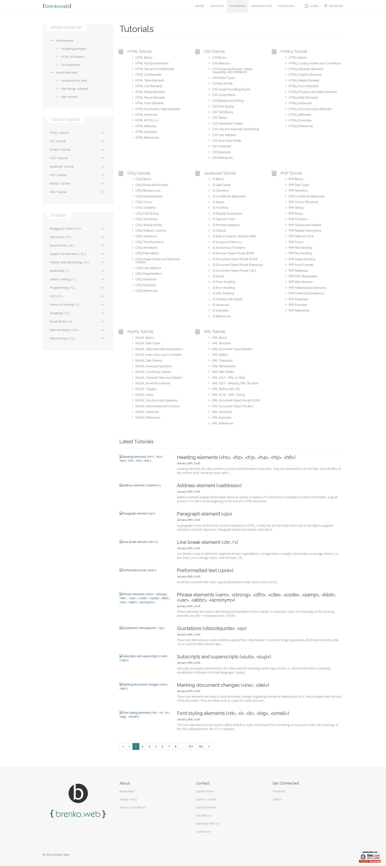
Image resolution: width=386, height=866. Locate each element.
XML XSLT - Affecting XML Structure (235, 383)
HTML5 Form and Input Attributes (310, 109)
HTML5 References (301, 126)
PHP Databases (298, 270)
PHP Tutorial (291, 173)
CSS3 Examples (146, 285)
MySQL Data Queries (149, 360)
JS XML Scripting (223, 293)
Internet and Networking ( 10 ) (69, 262)
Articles (217, 5)
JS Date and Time (223, 219)
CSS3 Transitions (146, 236)
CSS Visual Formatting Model (231, 89)
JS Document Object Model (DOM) (234, 259)
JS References (221, 316)
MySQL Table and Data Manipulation (159, 349)
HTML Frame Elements (150, 97)
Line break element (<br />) (207, 542)
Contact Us (203, 831)
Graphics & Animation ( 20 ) (68, 254)
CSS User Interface (224, 135)
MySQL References (148, 417)
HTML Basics (144, 57)
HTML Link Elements (149, 86)
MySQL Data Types (148, 343)
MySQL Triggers (146, 389)
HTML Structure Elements (152, 63)
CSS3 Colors (144, 202)
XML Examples (221, 417)
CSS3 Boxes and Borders (152, 185)
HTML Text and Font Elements (155, 69)
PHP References (299, 310)
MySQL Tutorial (140, 331)
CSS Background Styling (228, 100)
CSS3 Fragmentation (149, 273)
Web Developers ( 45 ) (64, 330)
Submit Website (206, 807)
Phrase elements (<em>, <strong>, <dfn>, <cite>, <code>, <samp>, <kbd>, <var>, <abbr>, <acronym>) (256, 597)
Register (336, 5)
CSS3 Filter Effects (147, 253)
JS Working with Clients (227, 299)
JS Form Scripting (223, 282)
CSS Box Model (222, 83)
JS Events (218, 276)
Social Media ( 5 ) (61, 321)
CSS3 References (147, 290)
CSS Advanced (221, 146)
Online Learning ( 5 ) (63, 279)
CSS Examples (221, 152)
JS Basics (218, 179)
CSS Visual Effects (223, 95)
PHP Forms (296, 242)
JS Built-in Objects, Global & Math (234, 236)
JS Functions (220, 207)
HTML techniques (72, 57)
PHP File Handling (300, 253)
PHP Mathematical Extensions (307, 287)
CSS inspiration (70, 65)
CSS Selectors (221, 63)
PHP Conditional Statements (307, 196)
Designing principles (74, 49)
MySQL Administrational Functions (158, 406)
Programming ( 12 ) (62, 288)
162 (200, 746)
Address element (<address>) (209, 485)
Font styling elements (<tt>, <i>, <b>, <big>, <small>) (233, 713)
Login (314, 5)
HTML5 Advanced (300, 103)
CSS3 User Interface (148, 268)
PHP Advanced (298, 299)
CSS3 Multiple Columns (151, 230)
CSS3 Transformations (150, 242)
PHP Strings (296, 207)
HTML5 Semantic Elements (306, 69)
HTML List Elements (148, 74)
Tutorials (237, 5)
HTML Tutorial (139, 51)
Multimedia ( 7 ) (60, 271)
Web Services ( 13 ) (62, 338)
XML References (222, 423)
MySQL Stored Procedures (153, 383)
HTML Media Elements (150, 92)
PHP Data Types (299, 185)
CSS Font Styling (223, 106)
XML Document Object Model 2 (233, 406)
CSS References (222, 157)
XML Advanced (222, 411)
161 (190, 746)
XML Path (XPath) (223, 371)
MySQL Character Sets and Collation (159, 377)
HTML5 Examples (300, 120)
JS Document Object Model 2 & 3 (234, 270)
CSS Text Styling (222, 112)
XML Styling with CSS (226, 389)
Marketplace (262, 5)
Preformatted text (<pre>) (205, 570)
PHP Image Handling (302, 259)
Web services (69, 97)
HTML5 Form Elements (304, 86)
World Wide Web (66, 72)
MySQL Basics (145, 337)
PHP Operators (298, 190)
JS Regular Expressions (227, 213)
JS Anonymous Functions (228, 247)
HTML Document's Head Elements (158, 109)
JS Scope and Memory (227, 242)
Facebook (279, 791)
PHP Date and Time (301, 236)
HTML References (147, 137)
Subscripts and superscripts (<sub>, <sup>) (224, 657)
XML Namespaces (224, 366)
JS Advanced (220, 304)
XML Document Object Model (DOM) (236, 400)
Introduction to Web (74, 80)
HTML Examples (146, 131)
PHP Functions (298, 219)
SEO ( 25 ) (56, 296)
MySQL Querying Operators (154, 366)
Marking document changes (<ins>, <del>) (223, 685)
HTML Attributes (146, 126)
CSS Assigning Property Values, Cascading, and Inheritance (232, 70)
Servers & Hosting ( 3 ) (64, 304)
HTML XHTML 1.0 (147, 120)
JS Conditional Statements (229, 196)
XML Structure (221, 343)
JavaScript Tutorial (220, 173)
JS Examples (220, 310)
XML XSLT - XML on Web (228, 377)
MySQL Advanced (147, 411)
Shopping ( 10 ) (59, 313)
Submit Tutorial (206, 799)
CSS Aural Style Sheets (226, 140)
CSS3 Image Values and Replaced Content (158, 261)
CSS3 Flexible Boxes (149, 196)
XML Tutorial (214, 331)
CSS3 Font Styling (147, 213)
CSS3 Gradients (146, 207)
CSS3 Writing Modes (149, 225)
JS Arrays (218, 202)
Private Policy (128, 799)
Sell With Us (203, 815)
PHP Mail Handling (300, 247)
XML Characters (222, 360)
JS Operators (220, 190)
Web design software (74, 89)
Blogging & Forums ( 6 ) (65, 228)
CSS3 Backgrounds (148, 190)
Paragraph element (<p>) (204, 514)
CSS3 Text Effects (147, 219)
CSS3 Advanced (146, 279)
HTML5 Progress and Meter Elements (313, 92)
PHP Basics (296, 179)
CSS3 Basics (143, 179)
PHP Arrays (296, 213)
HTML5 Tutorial (294, 51)
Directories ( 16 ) (61, 237)
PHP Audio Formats (301, 264)
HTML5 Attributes (300, 114)
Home (200, 5)
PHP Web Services (301, 282)
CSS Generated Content (227, 123)
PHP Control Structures (303, 202)
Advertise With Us (207, 823)
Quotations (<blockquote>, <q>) (211, 628)
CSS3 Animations (146, 247)
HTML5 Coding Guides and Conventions (315, 63)
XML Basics (219, 337)
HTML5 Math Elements (303, 97)
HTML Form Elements (150, 103)
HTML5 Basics (298, 57)
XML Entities (220, 354)
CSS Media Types (223, 77)
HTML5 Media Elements (304, 80)
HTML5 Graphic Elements (305, 74)
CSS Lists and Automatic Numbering (235, 129)
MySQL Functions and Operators (157, 400)
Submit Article (205, 791)
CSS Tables (219, 117)
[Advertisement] (78, 387)
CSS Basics (219, 57)
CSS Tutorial (214, 51)
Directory (286, 5)
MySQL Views (145, 394)
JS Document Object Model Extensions (237, 264)
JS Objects (219, 230)
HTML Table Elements (150, 80)
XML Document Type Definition (232, 349)
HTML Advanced (146, 114)
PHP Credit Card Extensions (306, 293)
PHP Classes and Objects (305, 225)
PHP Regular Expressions (305, 230)
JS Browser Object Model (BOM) (233, 253)
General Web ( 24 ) (62, 245)
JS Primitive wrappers (226, 225)
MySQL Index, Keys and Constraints (159, 354)
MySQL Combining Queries (153, 371)
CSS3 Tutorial (138, 173)
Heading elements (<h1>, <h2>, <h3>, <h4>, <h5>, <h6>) (236, 457)
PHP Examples (298, 304)
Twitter (277, 799)
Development (65, 40)
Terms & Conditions (132, 807)
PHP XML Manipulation (303, 276)
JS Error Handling (223, 287)
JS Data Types (221, 185)
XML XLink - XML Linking (228, 394)
